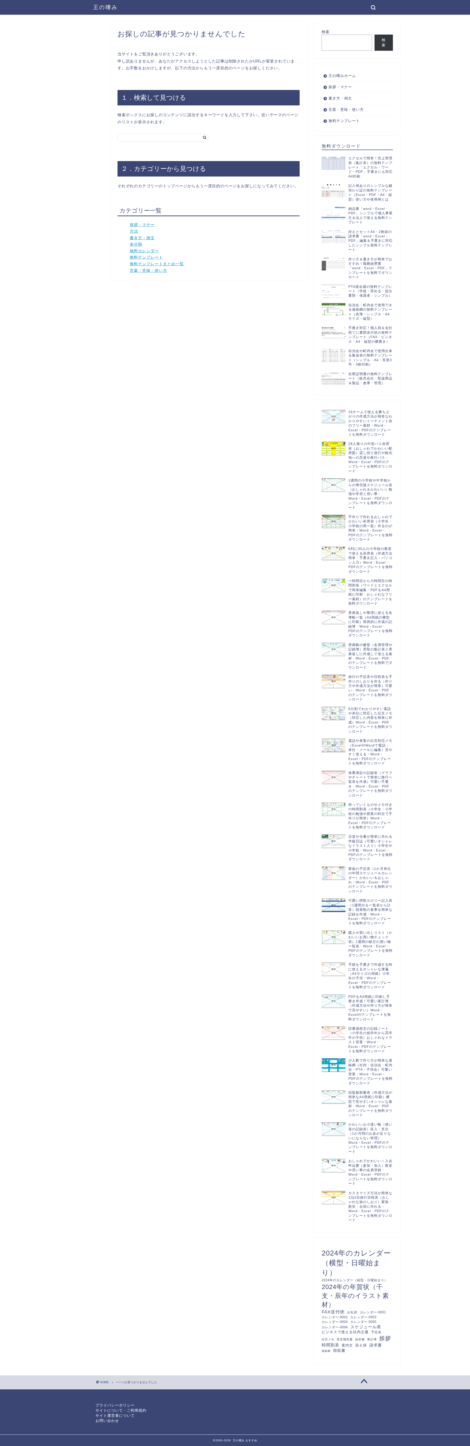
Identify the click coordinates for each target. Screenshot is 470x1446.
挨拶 (385, 1338)
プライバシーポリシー (115, 1405)
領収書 (339, 1350)
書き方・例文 (142, 238)
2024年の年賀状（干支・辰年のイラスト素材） (355, 1295)
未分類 (136, 244)
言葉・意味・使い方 (148, 270)
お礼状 (352, 1312)
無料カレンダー (144, 251)
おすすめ (251, 1440)
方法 (134, 231)
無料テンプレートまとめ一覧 (157, 264)
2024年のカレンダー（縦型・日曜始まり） (355, 1280)
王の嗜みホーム (342, 76)
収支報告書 (345, 1339)
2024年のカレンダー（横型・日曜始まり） (356, 1263)
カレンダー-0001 (373, 1312)
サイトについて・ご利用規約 (120, 1410)
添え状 (361, 1345)
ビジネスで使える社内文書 (345, 1332)
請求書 (375, 1345)
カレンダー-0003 (363, 1317)
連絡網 (326, 1350)
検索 (325, 32)
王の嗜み (105, 7)
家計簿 (372, 1339)
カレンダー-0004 (335, 1322)
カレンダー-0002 (335, 1317)
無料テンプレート (146, 257)
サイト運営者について (115, 1415)
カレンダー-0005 (363, 1322)
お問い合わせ (107, 1421)
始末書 (360, 1339)
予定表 (376, 1332)
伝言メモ (328, 1339)
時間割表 (330, 1345)
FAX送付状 (333, 1311)
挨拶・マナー (142, 225)
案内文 (347, 1345)
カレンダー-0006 (335, 1327)
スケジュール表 (365, 1327)
